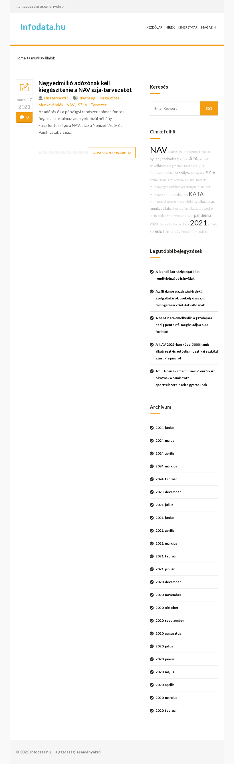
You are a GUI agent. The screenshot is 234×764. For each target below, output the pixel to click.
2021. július (164, 505)
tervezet (98, 104)
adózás (184, 159)
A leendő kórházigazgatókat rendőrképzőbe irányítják (178, 275)
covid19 (203, 231)
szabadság (170, 159)
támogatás (198, 173)
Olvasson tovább (109, 153)
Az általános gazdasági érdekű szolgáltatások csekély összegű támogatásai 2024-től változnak (180, 298)
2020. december (168, 582)
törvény (175, 180)
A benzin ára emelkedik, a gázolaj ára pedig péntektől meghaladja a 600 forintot (184, 325)
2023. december (168, 492)
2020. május (165, 672)
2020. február (166, 710)
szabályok (182, 173)
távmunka (165, 224)
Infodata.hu (43, 26)
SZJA (82, 104)
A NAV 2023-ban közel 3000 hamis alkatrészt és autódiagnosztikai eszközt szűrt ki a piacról (187, 351)
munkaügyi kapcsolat (164, 201)
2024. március (166, 466)
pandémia (202, 215)
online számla (159, 180)
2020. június (165, 659)
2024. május (165, 440)
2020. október (167, 607)
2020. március (166, 697)
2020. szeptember (170, 620)
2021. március (166, 543)
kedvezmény (167, 215)
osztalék (186, 201)
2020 (154, 224)
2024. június (165, 427)
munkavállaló (160, 208)
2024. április (165, 453)
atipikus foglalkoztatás (187, 208)
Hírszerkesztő (56, 97)
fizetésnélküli (194, 166)
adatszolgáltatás (179, 151)
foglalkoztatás (203, 201)
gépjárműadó (200, 151)
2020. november (168, 595)
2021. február (166, 556)
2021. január (165, 569)
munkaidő (188, 180)
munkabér (157, 195)
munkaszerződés (162, 173)
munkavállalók (43, 58)
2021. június (165, 517)
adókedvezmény (181, 187)
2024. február (166, 479)
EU (152, 231)
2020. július (164, 646)
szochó (208, 208)
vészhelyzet (184, 215)
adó (158, 231)
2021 (198, 222)
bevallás (156, 166)
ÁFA (193, 158)
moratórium (189, 231)
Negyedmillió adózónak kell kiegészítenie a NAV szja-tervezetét (85, 86)
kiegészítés (109, 97)
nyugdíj (155, 159)
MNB (153, 215)
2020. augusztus (168, 633)
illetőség (87, 97)
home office (181, 224)
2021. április (165, 530)
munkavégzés (160, 187)
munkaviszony (177, 195)
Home (21, 58)
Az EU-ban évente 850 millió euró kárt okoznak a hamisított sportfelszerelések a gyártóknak (185, 378)
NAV (70, 104)
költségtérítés (173, 166)
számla (212, 224)
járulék (203, 159)
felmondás (171, 231)
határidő (202, 180)
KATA (196, 193)
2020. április (165, 685)
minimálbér (202, 187)
